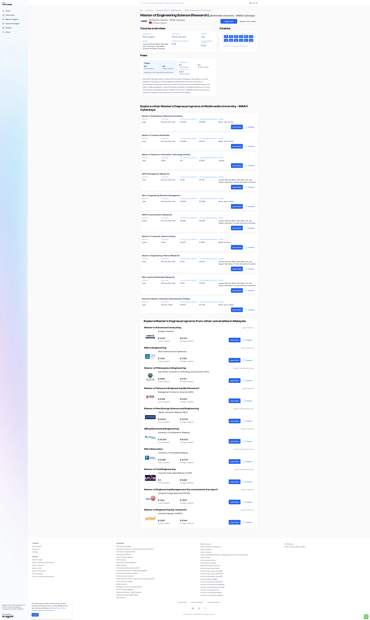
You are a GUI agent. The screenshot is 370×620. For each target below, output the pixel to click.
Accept (35, 615)
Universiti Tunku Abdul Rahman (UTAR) (175, 473)
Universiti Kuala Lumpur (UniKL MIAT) (211, 573)
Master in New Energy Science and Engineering (171, 408)
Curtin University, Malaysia (124, 557)
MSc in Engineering (155, 348)
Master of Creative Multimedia (155, 135)
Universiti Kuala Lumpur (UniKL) (210, 568)
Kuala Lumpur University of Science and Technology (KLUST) (135, 579)
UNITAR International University (210, 565)
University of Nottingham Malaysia (173, 452)
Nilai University (120, 597)
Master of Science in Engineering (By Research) (171, 388)
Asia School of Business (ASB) (125, 552)
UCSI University (205, 557)
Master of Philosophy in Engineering (165, 368)
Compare (251, 127)
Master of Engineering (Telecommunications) (162, 116)
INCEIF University (121, 565)
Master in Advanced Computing (162, 327)
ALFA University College (123, 546)
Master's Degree (37, 560)
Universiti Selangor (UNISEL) (170, 513)
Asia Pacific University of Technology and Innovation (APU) (183, 371)
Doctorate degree (12, 23)
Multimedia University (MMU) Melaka (127, 595)
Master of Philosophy (39, 571)
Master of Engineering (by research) (165, 510)
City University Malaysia (123, 554)
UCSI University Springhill (208, 563)
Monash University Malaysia (124, 589)
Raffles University (205, 544)
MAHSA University (121, 584)
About (8, 32)
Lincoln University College (124, 581)
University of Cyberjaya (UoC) (209, 590)
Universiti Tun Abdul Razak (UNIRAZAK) (212, 584)
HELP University (121, 560)
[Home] (141, 10)
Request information (248, 21)
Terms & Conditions (213, 602)
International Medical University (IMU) (127, 568)
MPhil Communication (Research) (157, 214)
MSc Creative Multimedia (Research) (158, 277)
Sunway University (166, 331)
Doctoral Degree (37, 573)
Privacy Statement (197, 602)
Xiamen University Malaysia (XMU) (173, 412)
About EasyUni (37, 546)
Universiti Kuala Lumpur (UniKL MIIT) (211, 576)
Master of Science (38, 565)
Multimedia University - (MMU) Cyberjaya (168, 10)
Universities (10, 15)
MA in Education (153, 449)
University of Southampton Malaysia (174, 432)
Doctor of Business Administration (43, 576)
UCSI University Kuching (207, 560)
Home (8, 11)
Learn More (236, 127)
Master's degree (12, 19)
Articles (9, 28)
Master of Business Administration (43, 562)
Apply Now (229, 21)
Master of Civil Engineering (160, 469)
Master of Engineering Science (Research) (198, 10)
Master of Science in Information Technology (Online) (166, 154)
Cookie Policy (182, 602)
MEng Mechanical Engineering (161, 429)
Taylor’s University (206, 552)
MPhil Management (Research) (155, 174)
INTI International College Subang (127, 573)
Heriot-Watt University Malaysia (126, 562)
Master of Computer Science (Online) (158, 236)
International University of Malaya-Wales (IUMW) (131, 570)
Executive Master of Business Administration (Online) (166, 299)
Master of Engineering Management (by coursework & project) (181, 489)
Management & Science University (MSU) (176, 392)
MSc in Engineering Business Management (161, 195)
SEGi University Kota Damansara (172, 351)
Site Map (35, 552)
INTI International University (125, 576)
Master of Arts (37, 568)
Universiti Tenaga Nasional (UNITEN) (174, 493)
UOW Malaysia (288, 544)
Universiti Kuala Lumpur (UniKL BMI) (211, 571)
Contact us (36, 549)
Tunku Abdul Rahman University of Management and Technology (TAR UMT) (224, 555)
